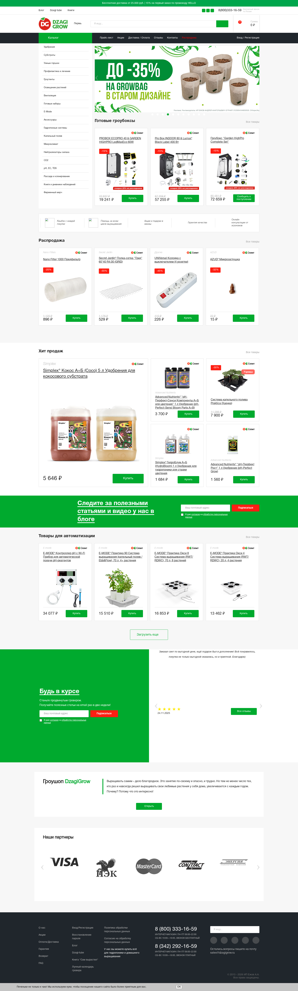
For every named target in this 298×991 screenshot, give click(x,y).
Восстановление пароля (81, 937)
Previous (94, 78)
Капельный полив (53, 136)
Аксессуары (50, 120)
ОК (179, 987)
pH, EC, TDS (50, 168)
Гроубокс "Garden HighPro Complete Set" (227, 140)
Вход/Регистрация (82, 928)
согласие (195, 514)
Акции (120, 38)
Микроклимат (51, 144)
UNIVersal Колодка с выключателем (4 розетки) (171, 260)
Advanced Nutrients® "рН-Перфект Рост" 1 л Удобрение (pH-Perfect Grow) (232, 468)
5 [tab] (173, 114)
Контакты (172, 38)
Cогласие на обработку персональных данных (117, 940)
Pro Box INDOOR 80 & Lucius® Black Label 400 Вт (173, 140)
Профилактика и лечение (57, 71)
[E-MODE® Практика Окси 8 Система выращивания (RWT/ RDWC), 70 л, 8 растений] (177, 588)
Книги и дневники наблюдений (59, 185)
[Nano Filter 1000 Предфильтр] (65, 289)
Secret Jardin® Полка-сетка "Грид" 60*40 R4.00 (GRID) (120, 260)
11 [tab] (204, 114)
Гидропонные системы (55, 128)
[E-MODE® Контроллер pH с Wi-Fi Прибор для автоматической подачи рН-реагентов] (65, 588)
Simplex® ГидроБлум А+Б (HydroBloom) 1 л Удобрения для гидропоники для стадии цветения (176, 467)
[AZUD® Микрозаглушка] (232, 289)
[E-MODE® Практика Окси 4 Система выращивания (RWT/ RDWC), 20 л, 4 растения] (232, 588)
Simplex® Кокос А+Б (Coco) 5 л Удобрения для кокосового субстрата (89, 373)
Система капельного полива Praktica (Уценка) (229, 402)
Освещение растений (55, 88)
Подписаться (245, 508)
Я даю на (206, 516)
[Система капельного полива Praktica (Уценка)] (233, 380)
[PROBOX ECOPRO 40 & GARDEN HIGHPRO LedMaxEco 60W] (121, 170)
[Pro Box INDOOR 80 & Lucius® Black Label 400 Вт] (177, 170)
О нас (42, 928)
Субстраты (49, 55)
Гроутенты (49, 80)
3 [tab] (163, 114)
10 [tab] (199, 114)
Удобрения (49, 47)
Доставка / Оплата (139, 38)
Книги (71, 10)
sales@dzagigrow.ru (222, 953)
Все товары (252, 122)
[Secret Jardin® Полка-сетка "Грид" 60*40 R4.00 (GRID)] (121, 290)
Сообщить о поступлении (244, 198)
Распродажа (189, 38)
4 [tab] (168, 114)
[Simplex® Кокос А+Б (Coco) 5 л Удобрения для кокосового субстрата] (93, 431)
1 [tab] (152, 114)
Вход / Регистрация (248, 38)
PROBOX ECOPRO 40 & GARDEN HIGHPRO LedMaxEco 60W (120, 140)
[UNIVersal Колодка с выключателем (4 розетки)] (177, 290)
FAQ (41, 963)
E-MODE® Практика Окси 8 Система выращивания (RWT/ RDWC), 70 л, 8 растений (174, 557)
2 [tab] (157, 114)
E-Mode (48, 112)
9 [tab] (194, 114)
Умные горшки (51, 63)
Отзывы (158, 38)
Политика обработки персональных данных (117, 930)
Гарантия (44, 949)
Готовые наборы (52, 104)
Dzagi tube (56, 10)
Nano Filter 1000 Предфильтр (61, 259)
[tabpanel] (178, 79)
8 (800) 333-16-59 (176, 929)
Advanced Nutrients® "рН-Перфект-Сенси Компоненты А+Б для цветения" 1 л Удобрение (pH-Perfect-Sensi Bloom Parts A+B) (177, 402)
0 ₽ (253, 25)
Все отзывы (244, 711)
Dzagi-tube (78, 953)
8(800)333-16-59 (229, 10)
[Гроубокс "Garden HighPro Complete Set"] (233, 169)
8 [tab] (188, 114)
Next (257, 78)
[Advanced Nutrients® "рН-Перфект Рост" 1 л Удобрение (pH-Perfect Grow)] (233, 444)
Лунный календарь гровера (83, 969)
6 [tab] (178, 114)
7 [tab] (183, 114)
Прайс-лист (106, 38)
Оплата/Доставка (49, 942)
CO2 (46, 160)
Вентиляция (50, 96)
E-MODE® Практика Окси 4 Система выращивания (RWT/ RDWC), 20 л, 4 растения (229, 557)
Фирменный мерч (53, 193)
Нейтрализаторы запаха (56, 152)
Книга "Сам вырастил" (85, 960)
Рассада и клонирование (57, 176)
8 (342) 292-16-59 (176, 946)
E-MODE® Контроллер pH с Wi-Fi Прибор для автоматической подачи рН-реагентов (64, 557)
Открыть (149, 806)
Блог (41, 10)
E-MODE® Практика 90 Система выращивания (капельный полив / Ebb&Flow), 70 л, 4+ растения (120, 557)
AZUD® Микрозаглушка (225, 259)
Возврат (43, 956)
